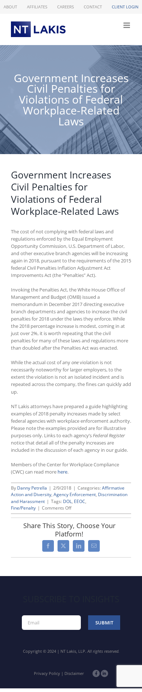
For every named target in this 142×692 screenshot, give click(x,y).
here (62, 471)
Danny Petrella (32, 488)
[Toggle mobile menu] (127, 25)
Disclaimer (74, 673)
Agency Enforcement (75, 494)
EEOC (79, 501)
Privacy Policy (47, 673)
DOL (67, 501)
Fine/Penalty (23, 508)
